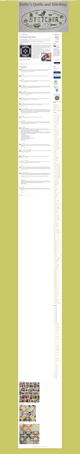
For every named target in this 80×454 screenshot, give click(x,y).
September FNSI (57, 338)
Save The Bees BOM (56, 258)
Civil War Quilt (56, 143)
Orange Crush (56, 211)
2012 (55, 322)
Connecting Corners (56, 147)
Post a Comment (22, 192)
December (56, 323)
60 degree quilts (56, 118)
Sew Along (55, 266)
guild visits (55, 182)
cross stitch (55, 149)
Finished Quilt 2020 (56, 173)
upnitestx (22, 120)
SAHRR (55, 256)
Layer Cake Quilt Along (57, 198)
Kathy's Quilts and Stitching (43, 4)
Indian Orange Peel (55, 105)
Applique (55, 122)
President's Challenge (56, 218)
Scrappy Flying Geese (56, 104)
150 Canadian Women (57, 115)
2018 (55, 315)
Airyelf (41, 446)
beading (55, 127)
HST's (55, 187)
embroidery (55, 154)
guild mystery (55, 181)
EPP (54, 155)
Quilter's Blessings (27, 43)
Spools (54, 103)
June (21, 79)
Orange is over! (57, 330)
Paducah (55, 212)
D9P (54, 152)
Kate (21, 68)
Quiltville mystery (56, 230)
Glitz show (55, 180)
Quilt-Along (55, 228)
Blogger (47, 446)
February (56, 370)
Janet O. (22, 143)
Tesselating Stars (56, 294)
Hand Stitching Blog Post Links (24, 64)
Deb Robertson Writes (24, 160)
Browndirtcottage (23, 172)
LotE (54, 202)
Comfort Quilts (56, 146)
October (56, 325)
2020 (55, 313)
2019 (55, 314)
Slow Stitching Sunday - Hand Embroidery (58, 337)
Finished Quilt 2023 (56, 176)
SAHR (55, 255)
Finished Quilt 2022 (56, 175)
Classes (55, 145)
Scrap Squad (55, 261)
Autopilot (56, 356)
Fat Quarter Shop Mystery (57, 161)
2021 (55, 312)
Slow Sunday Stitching (57, 329)
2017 (55, 316)
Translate (59, 68)
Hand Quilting (55, 183)
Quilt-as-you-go (56, 229)
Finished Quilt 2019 (56, 172)
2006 (55, 378)
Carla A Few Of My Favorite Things (25, 149)
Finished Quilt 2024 (56, 177)
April (55, 368)
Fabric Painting (56, 157)
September (56, 326)
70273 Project (55, 119)
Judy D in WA (22, 91)
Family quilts (55, 160)
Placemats (55, 217)
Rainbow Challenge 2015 (57, 236)
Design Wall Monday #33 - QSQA (57, 358)
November (56, 324)
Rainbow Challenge (56, 232)
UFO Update (56, 357)
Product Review (56, 219)
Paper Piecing (56, 215)
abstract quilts (55, 120)
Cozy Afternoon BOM (56, 148)
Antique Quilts (56, 121)
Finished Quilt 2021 (56, 174)
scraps (55, 262)
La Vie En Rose (56, 196)
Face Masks (55, 158)
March (56, 369)
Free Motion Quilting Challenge (57, 327)
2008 (55, 376)
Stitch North (55, 292)
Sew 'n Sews (55, 265)
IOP (54, 191)
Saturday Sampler (56, 257)
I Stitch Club (55, 188)
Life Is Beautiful (56, 201)
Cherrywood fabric (56, 141)
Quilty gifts (55, 231)
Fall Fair (55, 159)
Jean (21, 97)
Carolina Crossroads (56, 139)
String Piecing (55, 293)
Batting (55, 126)
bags (54, 125)
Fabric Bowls (55, 156)
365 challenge (56, 117)
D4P (54, 151)
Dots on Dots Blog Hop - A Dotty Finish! (57, 349)
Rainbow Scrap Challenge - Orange (57, 346)
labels (54, 197)
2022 (55, 311)
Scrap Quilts (55, 259)
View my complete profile (56, 57)
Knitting (55, 195)
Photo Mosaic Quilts (56, 216)
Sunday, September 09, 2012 (24, 72)
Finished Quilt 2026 (56, 178)
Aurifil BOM (55, 123)
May (55, 367)
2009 (55, 375)
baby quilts (55, 124)
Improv (55, 189)
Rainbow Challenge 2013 (57, 233)
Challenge (55, 140)
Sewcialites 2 (55, 267)
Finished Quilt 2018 (56, 171)
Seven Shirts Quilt (56, 264)
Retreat (55, 253)
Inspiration (55, 190)
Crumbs (55, 150)
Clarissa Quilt (55, 144)
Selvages (55, 263)
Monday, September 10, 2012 (24, 190)
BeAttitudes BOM (56, 129)
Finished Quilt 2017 (56, 170)
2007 (55, 377)
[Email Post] (26, 63)
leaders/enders (56, 200)
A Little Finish (56, 333)
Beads (55, 128)
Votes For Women (57, 332)
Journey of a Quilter (55, 108)
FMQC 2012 (55, 179)
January (56, 371)
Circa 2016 (55, 142)
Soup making (55, 291)
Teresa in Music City (23, 108)
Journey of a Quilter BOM (57, 192)
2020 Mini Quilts (56, 116)
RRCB (55, 254)
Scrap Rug (55, 260)
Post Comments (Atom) (26, 195)
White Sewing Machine (57, 303)
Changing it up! (56, 331)
